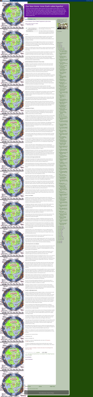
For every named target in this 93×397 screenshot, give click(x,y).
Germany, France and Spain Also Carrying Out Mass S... (63, 214)
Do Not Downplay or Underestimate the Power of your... (62, 178)
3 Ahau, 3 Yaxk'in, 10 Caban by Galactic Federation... (62, 73)
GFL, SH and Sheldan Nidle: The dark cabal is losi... (63, 189)
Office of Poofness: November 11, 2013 (63, 175)
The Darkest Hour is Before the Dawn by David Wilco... (63, 57)
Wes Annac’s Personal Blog (45, 347)
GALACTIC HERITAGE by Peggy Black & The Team (63, 169)
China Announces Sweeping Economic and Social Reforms (63, 140)
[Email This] (42, 352)
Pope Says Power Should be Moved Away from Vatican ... (63, 60)
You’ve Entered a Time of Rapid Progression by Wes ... (63, 134)
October (60, 226)
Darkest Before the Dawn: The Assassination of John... (62, 96)
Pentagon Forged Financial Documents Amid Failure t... (63, 109)
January (60, 239)
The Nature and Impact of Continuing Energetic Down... (63, 66)
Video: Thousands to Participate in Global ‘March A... (63, 131)
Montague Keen (62, 114)
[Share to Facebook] (45, 352)
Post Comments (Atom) (34, 388)
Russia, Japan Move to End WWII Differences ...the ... (63, 209)
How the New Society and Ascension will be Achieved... (63, 125)
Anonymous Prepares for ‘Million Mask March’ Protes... (63, 195)
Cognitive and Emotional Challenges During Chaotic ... (63, 159)
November (61, 49)
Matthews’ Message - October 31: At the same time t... (62, 217)
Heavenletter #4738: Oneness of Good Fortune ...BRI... (62, 144)
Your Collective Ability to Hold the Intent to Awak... (63, 54)
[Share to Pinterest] (46, 352)
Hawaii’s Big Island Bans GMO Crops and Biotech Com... (63, 103)
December (61, 48)
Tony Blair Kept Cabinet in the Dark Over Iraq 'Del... (63, 150)
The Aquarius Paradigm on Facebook (34, 347)
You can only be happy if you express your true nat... (63, 128)
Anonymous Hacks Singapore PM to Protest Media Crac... (63, 186)
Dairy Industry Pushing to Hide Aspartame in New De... (63, 118)
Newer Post (28, 386)
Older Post (52, 386)
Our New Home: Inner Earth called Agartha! (44, 6)
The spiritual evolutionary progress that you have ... (63, 121)
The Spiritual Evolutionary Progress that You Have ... (63, 163)
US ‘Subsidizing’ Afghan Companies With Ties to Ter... (63, 172)
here (50, 28)
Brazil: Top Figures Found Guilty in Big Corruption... (62, 137)
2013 (59, 46)
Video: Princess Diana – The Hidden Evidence (63, 51)
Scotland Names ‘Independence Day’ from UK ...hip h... (63, 80)
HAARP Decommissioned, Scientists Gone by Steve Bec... (62, 76)
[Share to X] (44, 352)
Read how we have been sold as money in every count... (63, 92)
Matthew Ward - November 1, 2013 (62, 212)
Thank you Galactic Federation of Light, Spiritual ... (63, 112)
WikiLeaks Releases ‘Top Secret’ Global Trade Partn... (63, 147)
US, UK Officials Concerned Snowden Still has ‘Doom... (63, 69)
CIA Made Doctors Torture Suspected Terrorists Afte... (62, 199)
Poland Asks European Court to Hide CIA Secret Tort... (63, 224)
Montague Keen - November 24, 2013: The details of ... (63, 83)
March (60, 236)
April (60, 235)
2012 (59, 241)
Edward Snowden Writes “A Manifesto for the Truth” (63, 206)
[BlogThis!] (43, 352)
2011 (59, 242)
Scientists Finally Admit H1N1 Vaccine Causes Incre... (63, 202)
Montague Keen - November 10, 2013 (63, 184)
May (60, 233)
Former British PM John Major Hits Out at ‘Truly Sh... (63, 181)
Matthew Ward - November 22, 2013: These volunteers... (63, 86)
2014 (59, 45)
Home (40, 386)
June (60, 232)
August (60, 229)
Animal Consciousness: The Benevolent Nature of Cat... (63, 89)
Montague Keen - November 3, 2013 (62, 192)
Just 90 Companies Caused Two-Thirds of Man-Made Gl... (63, 100)
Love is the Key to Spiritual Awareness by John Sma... (63, 63)
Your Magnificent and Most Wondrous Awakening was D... (63, 106)
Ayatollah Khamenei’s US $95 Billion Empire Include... (63, 153)
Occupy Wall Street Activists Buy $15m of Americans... (63, 156)
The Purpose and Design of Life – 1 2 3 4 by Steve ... (63, 221)
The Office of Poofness (63, 116)
